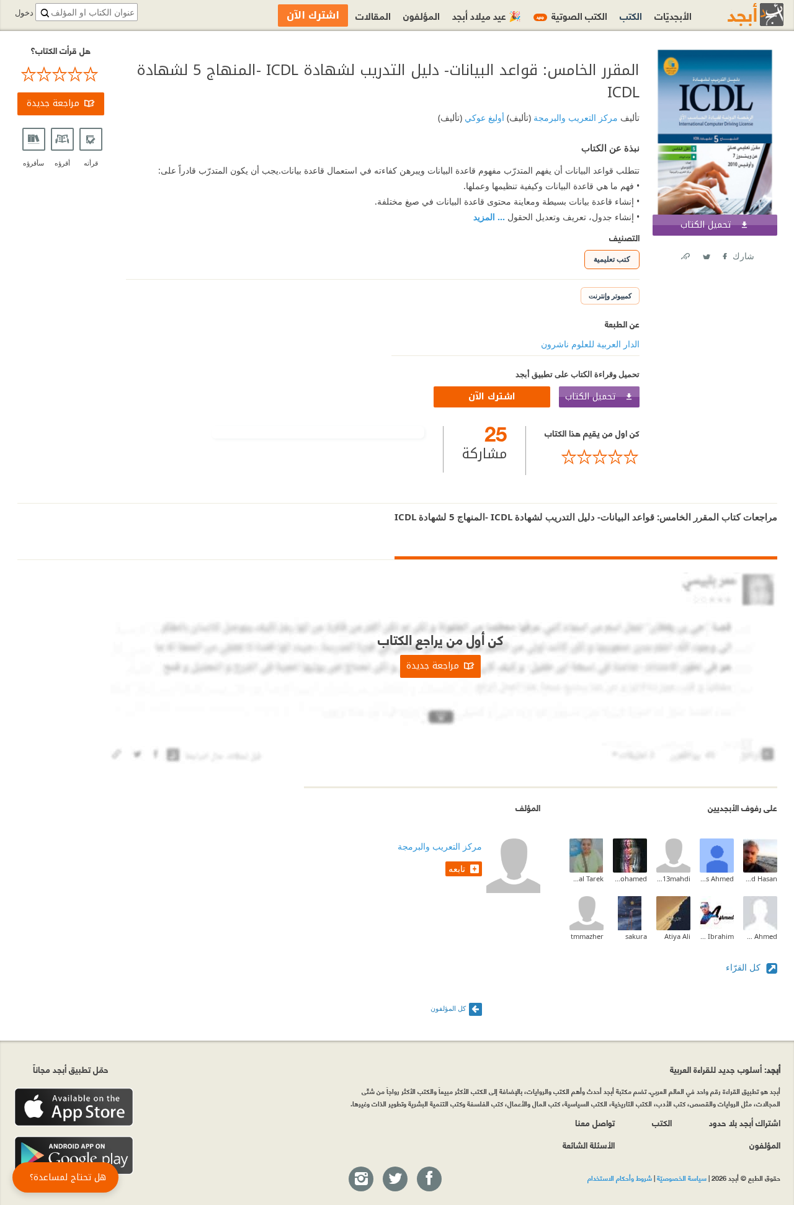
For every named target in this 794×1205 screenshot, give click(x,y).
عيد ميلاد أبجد (486, 15)
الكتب (631, 15)
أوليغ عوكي (483, 117)
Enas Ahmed (717, 878)
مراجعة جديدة (53, 103)
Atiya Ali (677, 936)
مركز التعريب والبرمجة (574, 117)
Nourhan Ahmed (760, 936)
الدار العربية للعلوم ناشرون (590, 344)
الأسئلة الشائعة (589, 1144)
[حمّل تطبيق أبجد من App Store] (73, 1107)
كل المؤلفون (448, 1008)
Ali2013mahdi (673, 878)
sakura (636, 936)
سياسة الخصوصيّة (682, 1178)
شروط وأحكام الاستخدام (619, 1178)
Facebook (724, 254)
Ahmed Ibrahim (717, 936)
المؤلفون (421, 15)
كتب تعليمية (612, 259)
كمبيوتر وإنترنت (610, 295)
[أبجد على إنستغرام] (360, 1180)
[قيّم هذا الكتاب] (592, 457)
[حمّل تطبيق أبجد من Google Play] (73, 1155)
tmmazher (587, 936)
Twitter (706, 254)
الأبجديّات (673, 15)
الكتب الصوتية (572, 15)
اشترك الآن (491, 396)
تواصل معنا (595, 1122)
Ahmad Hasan (760, 878)
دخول (24, 12)
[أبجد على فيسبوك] (429, 1180)
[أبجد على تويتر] (394, 1180)
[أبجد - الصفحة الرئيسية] (740, 14)
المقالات (373, 15)
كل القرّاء (744, 967)
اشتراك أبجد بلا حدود (744, 1122)
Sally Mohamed (630, 878)
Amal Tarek (586, 878)
